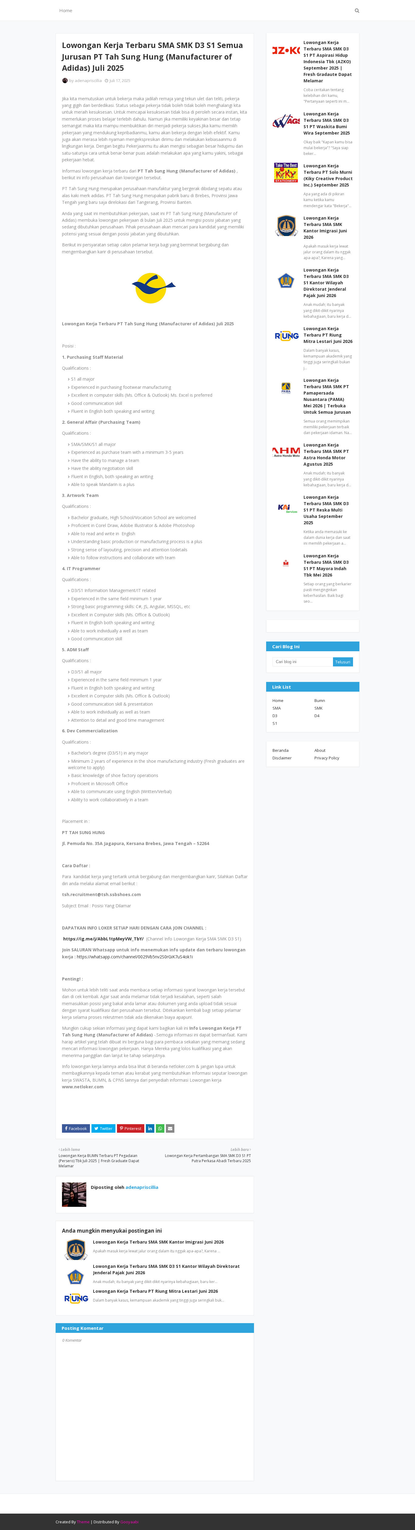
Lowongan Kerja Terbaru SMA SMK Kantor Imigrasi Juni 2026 (158, 1242)
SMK (318, 708)
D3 (275, 715)
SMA (277, 708)
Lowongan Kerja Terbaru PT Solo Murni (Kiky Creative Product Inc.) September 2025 (328, 175)
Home (278, 700)
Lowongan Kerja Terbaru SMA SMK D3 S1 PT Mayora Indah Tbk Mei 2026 (326, 565)
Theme (83, 1522)
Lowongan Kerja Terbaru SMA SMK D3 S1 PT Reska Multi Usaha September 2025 (326, 509)
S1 (275, 723)
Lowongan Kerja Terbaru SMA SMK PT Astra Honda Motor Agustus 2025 (326, 454)
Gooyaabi (129, 1522)
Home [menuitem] (65, 10)
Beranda (281, 750)
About (319, 750)
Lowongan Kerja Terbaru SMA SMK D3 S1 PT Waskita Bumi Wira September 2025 (327, 123)
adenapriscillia (88, 80)
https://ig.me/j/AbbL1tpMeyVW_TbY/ (103, 939)
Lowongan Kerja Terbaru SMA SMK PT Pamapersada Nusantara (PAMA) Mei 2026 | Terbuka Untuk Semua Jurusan (327, 396)
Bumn (319, 700)
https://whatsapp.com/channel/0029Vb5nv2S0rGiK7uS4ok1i (135, 957)
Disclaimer (282, 758)
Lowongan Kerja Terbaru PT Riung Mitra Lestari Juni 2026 (155, 1291)
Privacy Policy (326, 758)
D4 (316, 715)
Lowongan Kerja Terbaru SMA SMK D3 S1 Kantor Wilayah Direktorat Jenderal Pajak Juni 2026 (326, 282)
